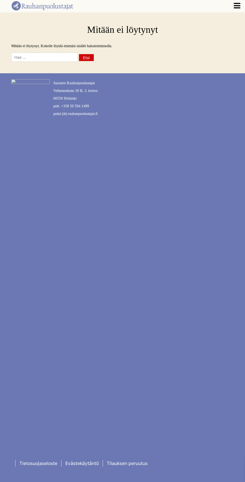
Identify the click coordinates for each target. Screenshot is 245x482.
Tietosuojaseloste (38, 463)
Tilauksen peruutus (127, 463)
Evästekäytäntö (82, 463)
